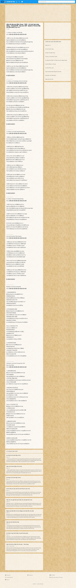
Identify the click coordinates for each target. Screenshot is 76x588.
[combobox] (56, 1)
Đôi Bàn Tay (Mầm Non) (50, 52)
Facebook (31, 575)
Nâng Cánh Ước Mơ (49, 79)
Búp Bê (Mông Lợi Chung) (50, 64)
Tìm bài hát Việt (9, 577)
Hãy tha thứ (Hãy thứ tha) (12, 522)
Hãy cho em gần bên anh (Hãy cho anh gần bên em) (19, 500)
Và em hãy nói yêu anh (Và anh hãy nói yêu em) (18, 488)
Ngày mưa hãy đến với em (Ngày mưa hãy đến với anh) (20, 511)
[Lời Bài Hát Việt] (5, 2)
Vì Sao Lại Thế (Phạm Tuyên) (51, 56)
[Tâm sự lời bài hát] (22, 1)
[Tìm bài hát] (19, 1)
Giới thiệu (53, 575)
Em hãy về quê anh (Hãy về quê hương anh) (17, 533)
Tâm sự (7, 579)
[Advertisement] (38, 13)
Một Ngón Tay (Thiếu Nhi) (50, 75)
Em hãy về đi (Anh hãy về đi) (13, 455)
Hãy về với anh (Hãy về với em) (14, 466)
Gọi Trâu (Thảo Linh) (49, 67)
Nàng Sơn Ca (48, 45)
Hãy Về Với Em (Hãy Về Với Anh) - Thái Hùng (17, 544)
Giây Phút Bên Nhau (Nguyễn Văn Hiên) (53, 71)
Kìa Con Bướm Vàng (49, 49)
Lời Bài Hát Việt (40, 584)
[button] (2, 2)
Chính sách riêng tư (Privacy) (57, 577)
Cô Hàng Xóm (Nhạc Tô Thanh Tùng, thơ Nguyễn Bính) (56, 60)
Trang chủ (8, 575)
